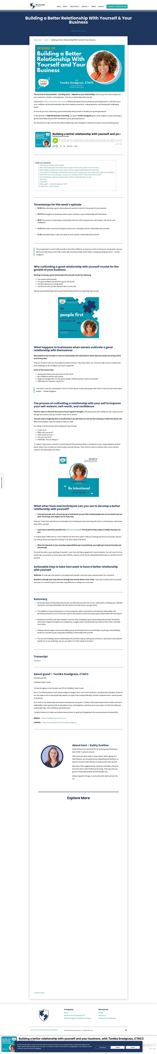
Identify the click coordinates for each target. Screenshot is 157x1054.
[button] (1, 482)
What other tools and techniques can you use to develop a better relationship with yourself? (70, 175)
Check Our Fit (74, 6)
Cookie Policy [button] (73, 1046)
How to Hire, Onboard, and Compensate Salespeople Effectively (65, 982)
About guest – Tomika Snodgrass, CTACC (53, 184)
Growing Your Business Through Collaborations (58, 856)
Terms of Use (35, 1030)
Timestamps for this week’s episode (52, 165)
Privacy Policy (44, 1030)
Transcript (43, 182)
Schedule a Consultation (117, 6)
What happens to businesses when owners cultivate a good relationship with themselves (69, 170)
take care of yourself (74, 530)
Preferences (102, 1047)
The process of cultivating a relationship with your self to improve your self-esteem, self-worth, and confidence (77, 172)
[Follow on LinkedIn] (126, 1030)
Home (59, 6)
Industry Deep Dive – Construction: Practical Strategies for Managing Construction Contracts (74, 919)
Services (84, 6)
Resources (102, 1015)
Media (94, 6)
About (65, 6)
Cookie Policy (53, 1030)
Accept (133, 1047)
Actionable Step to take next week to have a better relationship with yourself (65, 177)
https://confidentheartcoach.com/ (53, 718)
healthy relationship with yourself (54, 101)
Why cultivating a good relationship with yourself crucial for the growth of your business (69, 167)
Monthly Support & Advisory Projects (77, 1018)
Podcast (101, 6)
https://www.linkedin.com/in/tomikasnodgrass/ (59, 722)
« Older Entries (39, 993)
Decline (118, 1047)
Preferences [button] (37, 1048)
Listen (83, 31)
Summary (43, 179)
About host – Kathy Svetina (50, 186)
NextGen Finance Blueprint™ (74, 1015)
